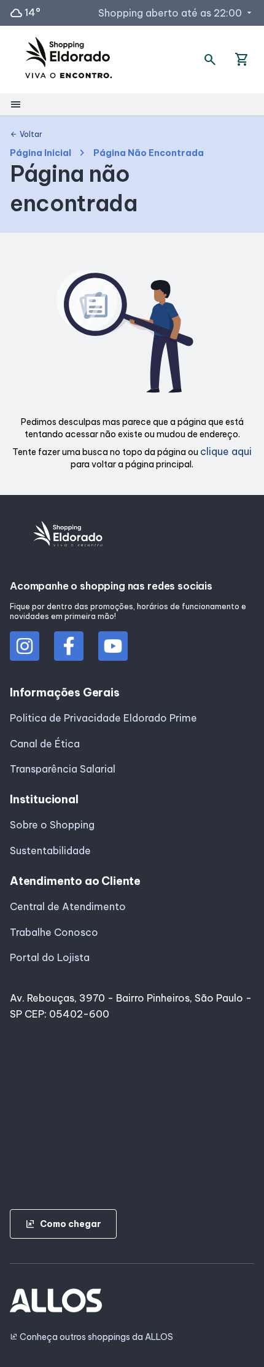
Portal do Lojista (50, 957)
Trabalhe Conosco (54, 932)
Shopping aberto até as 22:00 (176, 13)
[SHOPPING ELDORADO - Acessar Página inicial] (68, 60)
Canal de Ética (45, 744)
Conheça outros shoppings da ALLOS (91, 1337)
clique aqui (226, 451)
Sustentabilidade (50, 850)
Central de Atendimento (68, 906)
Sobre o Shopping (52, 825)
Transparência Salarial (62, 769)
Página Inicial (40, 153)
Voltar (26, 134)
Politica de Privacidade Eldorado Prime (103, 718)
